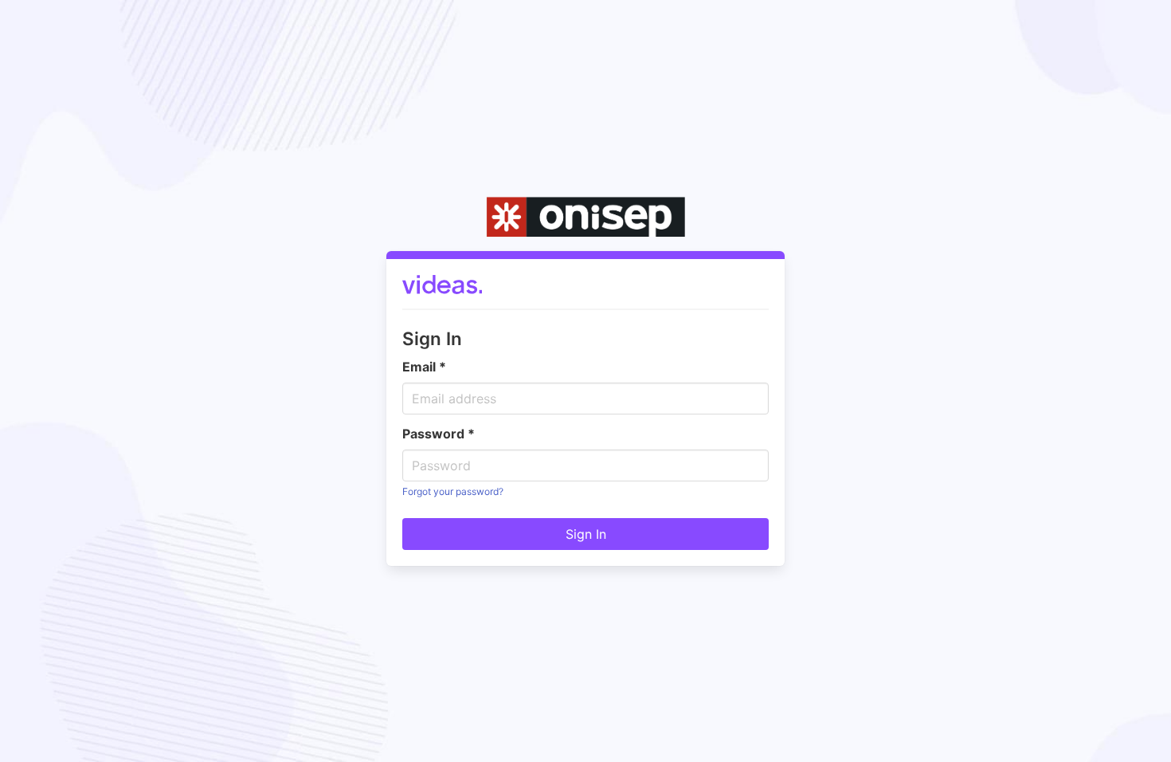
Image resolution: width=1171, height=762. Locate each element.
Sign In (586, 534)
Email (424, 367)
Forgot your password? (452, 491)
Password (438, 434)
